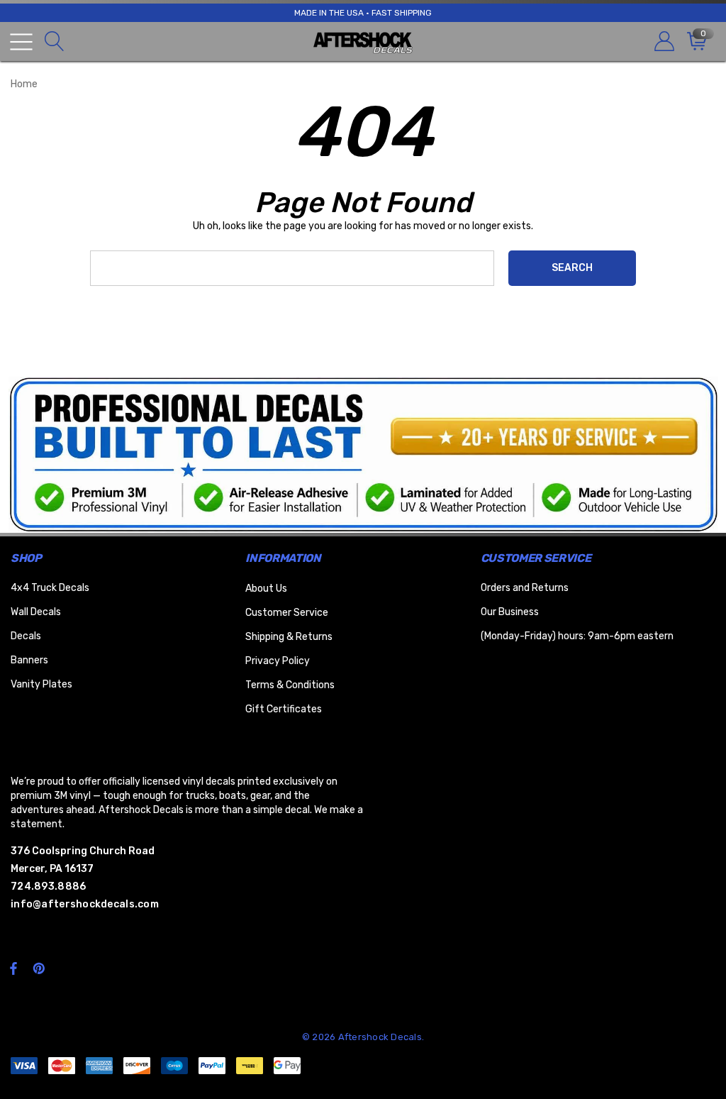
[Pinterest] (41, 968)
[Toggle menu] (21, 42)
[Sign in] (663, 41)
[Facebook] (13, 968)
